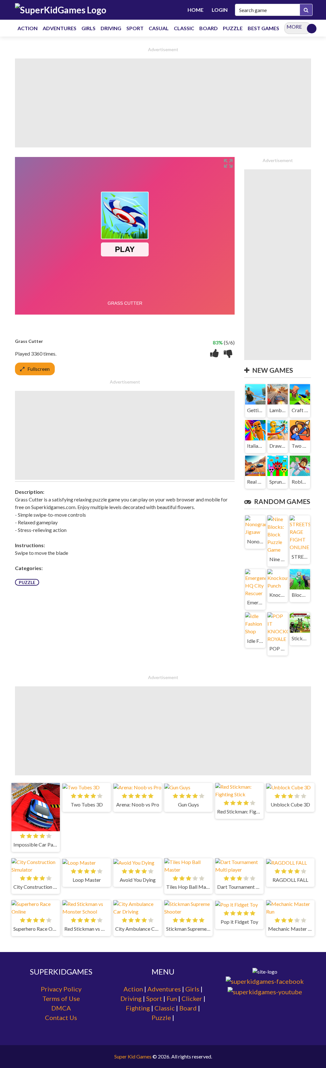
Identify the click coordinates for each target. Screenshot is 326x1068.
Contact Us (61, 1017)
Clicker (191, 998)
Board (188, 1008)
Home (195, 10)
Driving (131, 998)
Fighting (138, 1008)
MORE (294, 27)
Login (220, 10)
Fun (172, 998)
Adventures (164, 989)
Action (133, 989)
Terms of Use (61, 998)
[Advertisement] (163, 102)
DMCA (61, 1008)
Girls (192, 989)
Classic (164, 1008)
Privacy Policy (61, 989)
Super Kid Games (133, 1056)
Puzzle (27, 582)
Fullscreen (38, 369)
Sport (154, 998)
